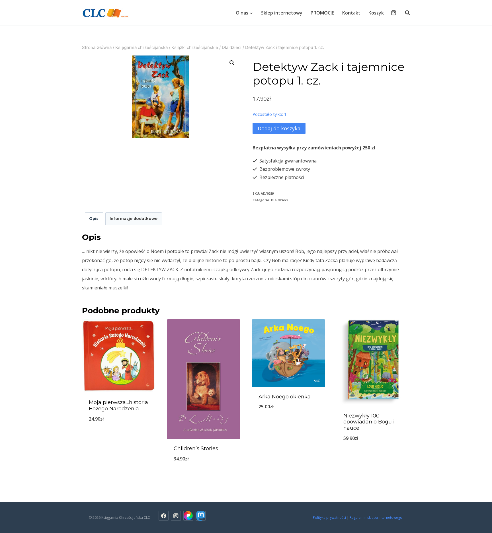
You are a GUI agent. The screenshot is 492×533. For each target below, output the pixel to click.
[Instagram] (176, 516)
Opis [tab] (94, 218)
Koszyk (376, 13)
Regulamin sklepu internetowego (376, 517)
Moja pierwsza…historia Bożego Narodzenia (118, 405)
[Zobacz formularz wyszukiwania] (404, 12)
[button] (232, 63)
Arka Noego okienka (285, 397)
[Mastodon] (201, 516)
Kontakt (351, 13)
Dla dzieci (279, 200)
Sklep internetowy (281, 13)
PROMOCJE (322, 13)
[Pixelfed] (188, 516)
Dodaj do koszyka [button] (373, 457)
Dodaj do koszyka (279, 128)
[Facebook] (164, 516)
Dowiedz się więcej (119, 437)
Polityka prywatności (329, 517)
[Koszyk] (393, 12)
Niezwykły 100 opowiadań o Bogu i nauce (369, 422)
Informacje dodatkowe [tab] (133, 218)
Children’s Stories (196, 448)
